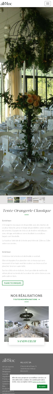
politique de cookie (38, 382)
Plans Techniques (12, 283)
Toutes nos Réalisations (25, 299)
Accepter (42, 386)
